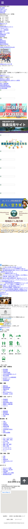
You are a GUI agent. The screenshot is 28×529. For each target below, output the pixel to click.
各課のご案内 (10, 519)
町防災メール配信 (5, 78)
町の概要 (2, 7)
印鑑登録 (5, 424)
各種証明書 (6, 426)
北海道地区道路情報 (5, 86)
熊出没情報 (6, 375)
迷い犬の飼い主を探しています (13, 267)
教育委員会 (3, 41)
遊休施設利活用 (7, 474)
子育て (5, 390)
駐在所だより (6, 378)
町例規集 (2, 36)
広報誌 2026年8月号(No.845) (7, 47)
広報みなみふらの (8, 461)
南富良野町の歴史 (8, 402)
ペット (5, 450)
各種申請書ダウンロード (6, 26)
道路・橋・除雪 (7, 444)
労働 (4, 416)
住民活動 (5, 471)
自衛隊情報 (6, 380)
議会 (1, 39)
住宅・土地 (6, 442)
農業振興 (5, 411)
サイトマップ (18, 519)
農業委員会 (3, 42)
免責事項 (5, 516)
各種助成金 (3, 34)
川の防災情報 (3, 88)
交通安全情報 (6, 372)
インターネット (7, 447)
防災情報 (5, 369)
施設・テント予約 (5, 33)
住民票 (5, 423)
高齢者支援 (6, 389)
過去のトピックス (5, 327)
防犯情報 (5, 371)
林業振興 (5, 412)
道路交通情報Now (5, 85)
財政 (4, 457)
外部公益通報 (6, 432)
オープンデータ (7, 449)
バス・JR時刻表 (4, 30)
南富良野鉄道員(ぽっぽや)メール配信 (10, 80)
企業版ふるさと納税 (8, 472)
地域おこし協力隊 (8, 469)
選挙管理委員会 (4, 44)
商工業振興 (6, 414)
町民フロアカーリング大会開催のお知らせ (14, 268)
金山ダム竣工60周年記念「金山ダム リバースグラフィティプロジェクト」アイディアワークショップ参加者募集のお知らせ (13, 279)
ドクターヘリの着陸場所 (9, 377)
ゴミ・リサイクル (8, 438)
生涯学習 (5, 401)
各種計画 (2, 12)
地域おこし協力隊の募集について (12, 286)
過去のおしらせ (4, 293)
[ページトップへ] (24, 481)
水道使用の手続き (8, 429)
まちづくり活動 (7, 468)
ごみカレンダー (4, 28)
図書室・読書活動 (8, 404)
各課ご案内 (3, 11)
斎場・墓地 (6, 446)
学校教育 (5, 399)
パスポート (6, 427)
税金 (4, 431)
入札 (4, 462)
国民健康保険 (6, 387)
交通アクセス (3, 9)
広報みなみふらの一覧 (6, 64)
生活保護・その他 (8, 393)
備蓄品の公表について (11, 273)
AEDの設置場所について (9, 374)
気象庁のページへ (5, 75)
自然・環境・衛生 (8, 439)
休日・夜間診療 (4, 83)
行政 (4, 456)
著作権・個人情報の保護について (17, 516)
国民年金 (5, 386)
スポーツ (5, 405)
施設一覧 (2, 31)
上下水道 (5, 441)
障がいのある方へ (8, 392)
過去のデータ (3, 23)
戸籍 (4, 421)
